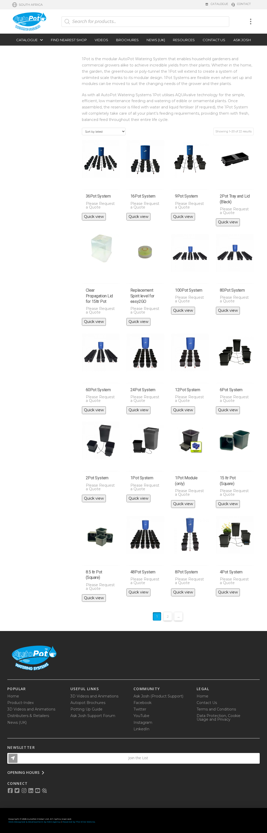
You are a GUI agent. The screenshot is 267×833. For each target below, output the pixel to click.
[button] (27, 4)
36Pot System (98, 196)
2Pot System (97, 477)
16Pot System (142, 196)
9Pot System (186, 196)
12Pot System (187, 389)
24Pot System (142, 389)
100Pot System (188, 290)
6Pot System (231, 389)
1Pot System (141, 477)
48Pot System (142, 571)
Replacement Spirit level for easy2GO (142, 296)
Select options (235, 464)
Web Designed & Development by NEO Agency (34, 821)
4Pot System (231, 571)
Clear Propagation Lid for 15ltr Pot (99, 296)
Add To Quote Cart (100, 183)
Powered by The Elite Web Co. (78, 821)
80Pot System (232, 290)
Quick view (94, 216)
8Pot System (186, 571)
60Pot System (98, 389)
